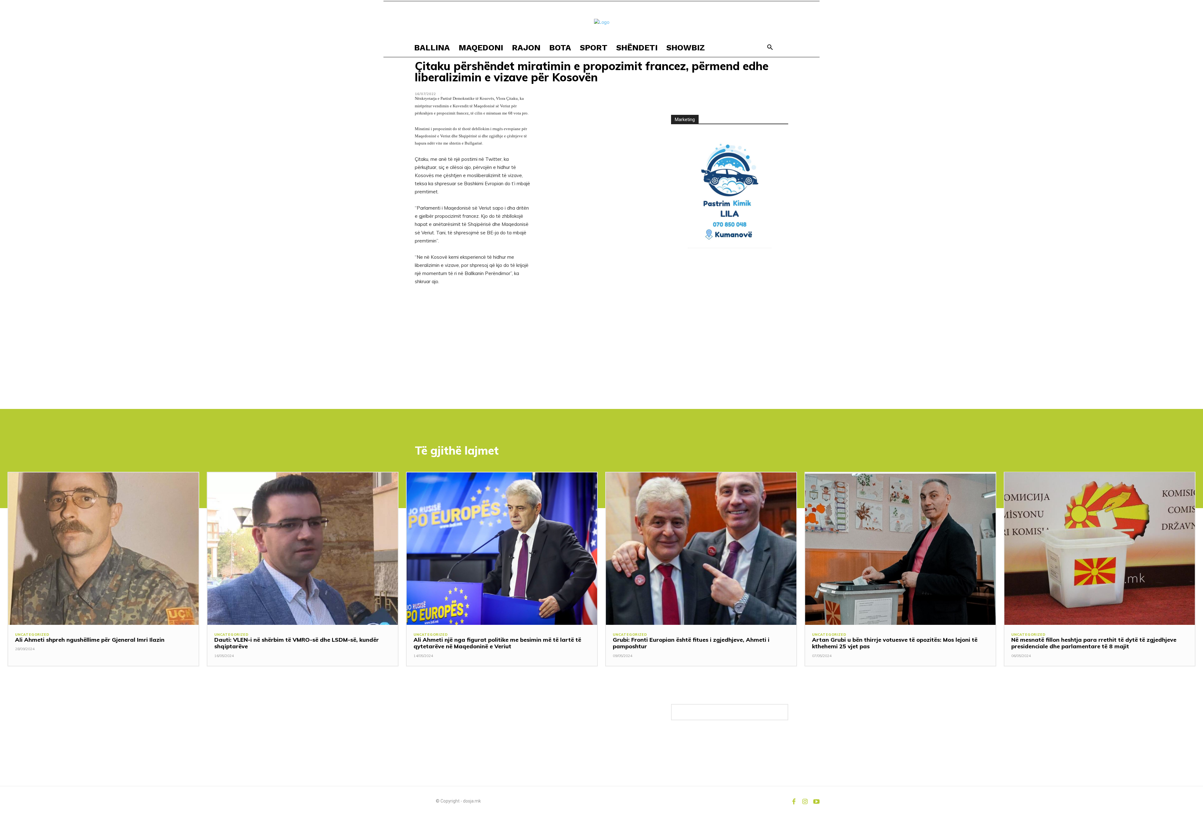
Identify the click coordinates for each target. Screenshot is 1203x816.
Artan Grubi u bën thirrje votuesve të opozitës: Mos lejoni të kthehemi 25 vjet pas (894, 643)
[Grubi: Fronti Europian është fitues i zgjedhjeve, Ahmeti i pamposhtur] (701, 548)
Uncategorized (32, 634)
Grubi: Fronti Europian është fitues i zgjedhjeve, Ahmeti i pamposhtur (691, 643)
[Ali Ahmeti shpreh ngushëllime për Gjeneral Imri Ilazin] (103, 548)
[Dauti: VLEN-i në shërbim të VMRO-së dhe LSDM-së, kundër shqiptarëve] (302, 548)
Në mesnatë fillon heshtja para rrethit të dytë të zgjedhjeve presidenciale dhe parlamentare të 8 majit (1093, 643)
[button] (770, 47)
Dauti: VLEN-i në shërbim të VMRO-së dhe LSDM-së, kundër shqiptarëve (296, 643)
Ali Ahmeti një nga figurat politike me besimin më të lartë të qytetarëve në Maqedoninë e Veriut (497, 643)
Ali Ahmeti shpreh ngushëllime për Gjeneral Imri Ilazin (89, 639)
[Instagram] (805, 801)
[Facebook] (794, 801)
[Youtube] (816, 801)
